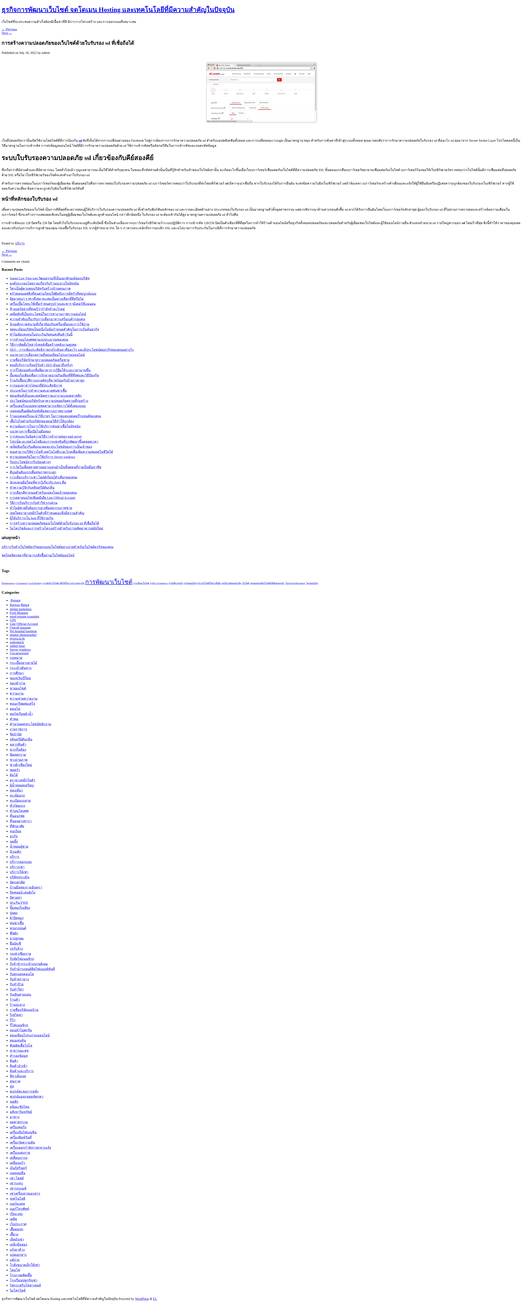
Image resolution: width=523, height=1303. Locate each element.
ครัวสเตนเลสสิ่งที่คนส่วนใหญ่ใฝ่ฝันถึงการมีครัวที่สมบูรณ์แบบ (53, 293)
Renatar (15, 600)
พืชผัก (14, 933)
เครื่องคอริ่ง (18, 1127)
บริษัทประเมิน (19, 877)
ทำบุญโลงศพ (19, 811)
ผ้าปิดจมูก (17, 918)
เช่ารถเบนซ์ (18, 1188)
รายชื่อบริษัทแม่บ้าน (24, 1010)
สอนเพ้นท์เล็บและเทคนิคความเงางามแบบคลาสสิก (46, 395)
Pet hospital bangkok (23, 631)
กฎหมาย (16, 657)
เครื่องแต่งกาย (20, 1152)
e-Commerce (22, 583)
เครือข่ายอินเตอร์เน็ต (231, 583)
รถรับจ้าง (16, 948)
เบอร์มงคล (17, 1203)
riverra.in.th (17, 638)
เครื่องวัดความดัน (22, 1142)
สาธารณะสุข (19, 1050)
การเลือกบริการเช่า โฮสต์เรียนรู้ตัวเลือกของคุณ (43, 477)
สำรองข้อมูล (19, 1055)
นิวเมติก (15, 851)
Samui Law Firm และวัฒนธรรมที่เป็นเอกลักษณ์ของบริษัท (50, 278)
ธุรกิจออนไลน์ (190, 583)
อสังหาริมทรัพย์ (21, 1112)
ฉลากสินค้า (18, 744)
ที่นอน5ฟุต (17, 816)
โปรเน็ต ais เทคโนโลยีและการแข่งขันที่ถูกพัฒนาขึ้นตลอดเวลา (54, 441)
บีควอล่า (16, 897)
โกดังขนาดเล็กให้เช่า (25, 1265)
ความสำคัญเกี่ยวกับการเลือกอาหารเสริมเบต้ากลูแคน (47, 319)
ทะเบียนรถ (17, 795)
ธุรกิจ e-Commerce (159, 583)
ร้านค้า (15, 999)
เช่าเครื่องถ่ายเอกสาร (25, 1193)
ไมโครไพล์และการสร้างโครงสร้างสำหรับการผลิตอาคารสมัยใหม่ (56, 528)
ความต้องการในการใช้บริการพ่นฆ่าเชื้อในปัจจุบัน (45, 426)
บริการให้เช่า (19, 872)
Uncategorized (19, 653)
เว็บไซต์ (245, 583)
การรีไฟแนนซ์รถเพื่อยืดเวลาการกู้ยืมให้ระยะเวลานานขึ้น (50, 370)
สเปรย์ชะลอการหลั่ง (24, 1091)
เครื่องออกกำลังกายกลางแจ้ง (30, 1147)
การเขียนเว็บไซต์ (141, 583)
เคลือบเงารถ (19, 1158)
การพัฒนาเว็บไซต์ (108, 582)
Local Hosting (35, 583)
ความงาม (17, 693)
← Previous (9, 29)
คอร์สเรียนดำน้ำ (21, 714)
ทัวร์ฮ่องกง (17, 805)
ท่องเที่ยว (16, 790)
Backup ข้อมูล (19, 605)
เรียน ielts (16, 1214)
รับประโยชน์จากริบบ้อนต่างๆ (30, 462)
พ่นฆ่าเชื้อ (17, 923)
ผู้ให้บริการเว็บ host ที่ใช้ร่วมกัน (31, 518)
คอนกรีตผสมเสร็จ (22, 703)
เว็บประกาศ (18, 1224)
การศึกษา (17, 673)
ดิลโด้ (14, 775)
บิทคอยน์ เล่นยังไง (22, 892)
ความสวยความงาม (24, 698)
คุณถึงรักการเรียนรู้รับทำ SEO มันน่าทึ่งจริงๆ (41, 365)
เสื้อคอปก (16, 1229)
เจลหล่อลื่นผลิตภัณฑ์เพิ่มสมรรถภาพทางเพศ (41, 411)
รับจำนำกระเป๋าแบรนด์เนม (29, 964)
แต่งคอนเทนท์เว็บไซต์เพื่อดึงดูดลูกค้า (267, 583)
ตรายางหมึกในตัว (22, 780)
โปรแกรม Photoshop (295, 583)
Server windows (20, 649)
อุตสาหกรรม (19, 1122)
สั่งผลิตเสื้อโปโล (21, 1045)
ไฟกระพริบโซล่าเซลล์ (25, 1285)
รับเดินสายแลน (20, 994)
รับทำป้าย (16, 984)
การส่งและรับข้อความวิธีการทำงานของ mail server (46, 436)
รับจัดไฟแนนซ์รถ (22, 959)
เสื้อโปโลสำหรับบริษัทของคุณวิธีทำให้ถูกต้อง (42, 421)
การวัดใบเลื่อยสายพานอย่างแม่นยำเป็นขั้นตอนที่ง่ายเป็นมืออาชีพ (55, 467)
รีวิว (12, 1020)
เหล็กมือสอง (18, 1244)
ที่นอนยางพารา (21, 821)
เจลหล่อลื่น (17, 1173)
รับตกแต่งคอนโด (22, 974)
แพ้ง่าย (14, 1260)
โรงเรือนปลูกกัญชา (23, 1280)
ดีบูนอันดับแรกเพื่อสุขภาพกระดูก (33, 472)
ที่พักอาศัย (17, 826)
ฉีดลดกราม (18, 754)
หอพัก (14, 1101)
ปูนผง (14, 913)
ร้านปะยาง (17, 1004)
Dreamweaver (8, 583)
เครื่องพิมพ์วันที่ (21, 1137)
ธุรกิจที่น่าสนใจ (176, 583)
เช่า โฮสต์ (17, 1178)
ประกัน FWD (19, 902)
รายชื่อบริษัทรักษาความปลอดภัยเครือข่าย (39, 360)
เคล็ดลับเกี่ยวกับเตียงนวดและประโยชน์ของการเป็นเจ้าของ (51, 446)
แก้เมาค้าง (17, 1249)
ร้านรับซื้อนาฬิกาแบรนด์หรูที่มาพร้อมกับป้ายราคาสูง (47, 380)
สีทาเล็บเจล (18, 1076)
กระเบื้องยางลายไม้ (23, 663)
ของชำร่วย (17, 683)
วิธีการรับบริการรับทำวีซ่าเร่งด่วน (33, 503)
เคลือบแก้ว (17, 1163)
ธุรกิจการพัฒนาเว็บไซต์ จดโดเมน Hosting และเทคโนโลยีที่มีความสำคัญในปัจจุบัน (118, 9)
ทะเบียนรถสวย (20, 800)
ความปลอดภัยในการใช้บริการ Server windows (42, 457)
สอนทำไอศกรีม (21, 1030)
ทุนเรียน (15, 831)
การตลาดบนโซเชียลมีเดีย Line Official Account (42, 497)
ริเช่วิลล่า (16, 1015)
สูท (12, 1086)
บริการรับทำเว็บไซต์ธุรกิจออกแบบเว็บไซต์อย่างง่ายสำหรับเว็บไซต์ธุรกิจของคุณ (57, 547)
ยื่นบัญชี (15, 943)
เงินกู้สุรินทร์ (18, 1168)
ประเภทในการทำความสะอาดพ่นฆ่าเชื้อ (38, 390)
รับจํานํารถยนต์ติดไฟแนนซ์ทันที (32, 969)
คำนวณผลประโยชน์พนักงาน (30, 724)
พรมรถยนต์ (18, 928)
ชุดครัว (15, 770)
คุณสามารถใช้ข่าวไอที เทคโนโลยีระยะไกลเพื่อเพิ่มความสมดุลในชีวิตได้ (61, 452)
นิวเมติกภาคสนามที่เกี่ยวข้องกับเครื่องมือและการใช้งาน (49, 324)
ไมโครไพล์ (18, 1290)
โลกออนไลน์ (312, 583)
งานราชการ (18, 729)
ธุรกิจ (14, 836)
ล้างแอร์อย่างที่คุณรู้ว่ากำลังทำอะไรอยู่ (37, 309)
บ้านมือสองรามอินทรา (26, 887)
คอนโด (15, 708)
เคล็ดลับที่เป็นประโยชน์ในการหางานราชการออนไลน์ (48, 314)
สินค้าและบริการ (22, 1071)
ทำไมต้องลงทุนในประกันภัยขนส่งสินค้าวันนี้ (41, 334)
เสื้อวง (14, 1234)
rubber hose (17, 646)
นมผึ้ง (14, 841)
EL (155, 1299)
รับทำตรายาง (19, 979)
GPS (13, 620)
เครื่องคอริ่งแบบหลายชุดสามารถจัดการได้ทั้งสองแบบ (48, 406)
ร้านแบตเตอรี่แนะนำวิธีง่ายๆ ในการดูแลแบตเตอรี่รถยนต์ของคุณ (55, 416)
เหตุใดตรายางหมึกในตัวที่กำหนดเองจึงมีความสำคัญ (47, 513)
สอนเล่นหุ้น (18, 1040)
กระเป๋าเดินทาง (20, 668)
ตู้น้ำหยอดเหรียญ (22, 785)
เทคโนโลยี (17, 1198)
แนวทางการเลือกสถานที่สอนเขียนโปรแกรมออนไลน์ (47, 355)
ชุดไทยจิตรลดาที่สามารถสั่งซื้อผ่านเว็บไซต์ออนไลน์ (38, 555)
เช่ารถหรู (16, 1183)
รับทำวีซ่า (17, 989)
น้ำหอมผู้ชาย (19, 846)
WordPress (142, 1299)
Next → (7, 33)
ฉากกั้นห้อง (18, 749)
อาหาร (15, 1117)
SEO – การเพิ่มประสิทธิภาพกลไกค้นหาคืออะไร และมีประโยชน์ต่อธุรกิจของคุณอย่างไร (72, 349)
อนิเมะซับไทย (19, 1106)
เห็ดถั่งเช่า (17, 1239)
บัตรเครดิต (17, 882)
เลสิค (13, 1219)
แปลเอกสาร (18, 1254)
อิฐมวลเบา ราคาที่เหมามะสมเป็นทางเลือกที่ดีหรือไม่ (47, 298)
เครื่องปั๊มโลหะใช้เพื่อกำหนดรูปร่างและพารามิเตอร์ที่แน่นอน (53, 304)
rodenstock (17, 642)
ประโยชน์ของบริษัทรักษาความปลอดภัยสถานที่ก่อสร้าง (49, 400)
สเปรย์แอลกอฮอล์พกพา (26, 1096)
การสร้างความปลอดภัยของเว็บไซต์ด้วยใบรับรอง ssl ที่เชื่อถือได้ (54, 523)
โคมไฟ (15, 1270)
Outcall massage (20, 627)
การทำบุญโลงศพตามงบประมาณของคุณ (39, 339)
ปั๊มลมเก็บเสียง (20, 907)
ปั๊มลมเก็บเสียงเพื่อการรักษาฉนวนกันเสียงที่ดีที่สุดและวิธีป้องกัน (54, 375)
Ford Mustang (19, 613)
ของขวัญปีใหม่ (20, 678)
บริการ (20, 243)
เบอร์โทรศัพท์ (19, 1209)
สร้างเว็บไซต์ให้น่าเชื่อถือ (209, 583)
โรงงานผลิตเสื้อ (21, 1275)
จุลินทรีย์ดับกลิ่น (21, 739)
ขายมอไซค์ (18, 688)
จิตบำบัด (16, 734)
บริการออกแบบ (21, 862)
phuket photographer (23, 635)
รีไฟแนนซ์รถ (19, 1025)
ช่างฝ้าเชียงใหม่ (21, 765)
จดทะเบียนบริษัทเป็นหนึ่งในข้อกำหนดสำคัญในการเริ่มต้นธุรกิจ (54, 329)
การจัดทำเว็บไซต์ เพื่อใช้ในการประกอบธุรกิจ (63, 583)
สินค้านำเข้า (18, 1066)
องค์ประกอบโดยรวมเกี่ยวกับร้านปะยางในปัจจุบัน (44, 283)
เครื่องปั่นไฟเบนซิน (23, 1132)
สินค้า (14, 1061)
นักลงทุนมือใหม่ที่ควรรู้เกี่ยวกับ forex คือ (38, 482)
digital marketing (20, 609)
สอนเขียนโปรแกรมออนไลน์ (30, 1035)
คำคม (14, 719)
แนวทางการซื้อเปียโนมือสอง (30, 431)
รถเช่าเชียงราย (20, 953)
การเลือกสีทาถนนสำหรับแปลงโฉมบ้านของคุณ (43, 492)
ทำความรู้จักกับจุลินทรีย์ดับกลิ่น (32, 487)
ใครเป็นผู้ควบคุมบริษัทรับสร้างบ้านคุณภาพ (40, 288)
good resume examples (24, 616)
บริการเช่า (17, 867)
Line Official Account (24, 624)
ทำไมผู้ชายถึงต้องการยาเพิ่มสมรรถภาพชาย (41, 508)
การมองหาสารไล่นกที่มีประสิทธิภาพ (36, 385)
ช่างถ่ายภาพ (19, 760)
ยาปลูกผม (17, 938)
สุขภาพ (15, 1081)
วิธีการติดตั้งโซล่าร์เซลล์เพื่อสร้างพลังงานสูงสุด (43, 344)
